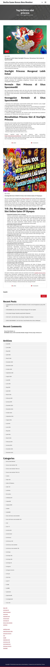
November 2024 (9, 409)
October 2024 (9, 412)
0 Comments (35, 142)
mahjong (5, 625)
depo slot (8, 479)
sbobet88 (8, 512)
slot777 (8, 581)
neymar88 (8, 501)
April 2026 (8, 354)
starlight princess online (39, 272)
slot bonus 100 (9, 541)
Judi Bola (8, 490)
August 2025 (9, 376)
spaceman (8, 591)
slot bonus (8, 537)
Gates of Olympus (10, 483)
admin (14, 142)
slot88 (7, 584)
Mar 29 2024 (7, 193)
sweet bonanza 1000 (7, 631)
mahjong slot (9, 497)
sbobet (7, 508)
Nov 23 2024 (7, 56)
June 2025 (8, 383)
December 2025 (9, 362)
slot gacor (8, 566)
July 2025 (8, 380)
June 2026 (8, 347)
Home (18, 15)
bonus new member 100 (11, 465)
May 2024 (8, 430)
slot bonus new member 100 (12, 548)
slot (4, 635)
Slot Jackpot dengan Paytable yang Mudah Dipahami (18, 313)
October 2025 (9, 369)
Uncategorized (9, 599)
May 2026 (8, 351)
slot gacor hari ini (10, 570)
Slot (7, 51)
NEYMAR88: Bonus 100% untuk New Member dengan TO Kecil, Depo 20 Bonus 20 (22, 332)
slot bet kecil (9, 533)
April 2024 (8, 434)
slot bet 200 (8, 530)
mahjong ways (6, 629)
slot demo (5, 614)
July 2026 (8, 343)
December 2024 (9, 405)
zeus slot (8, 602)
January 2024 (9, 445)
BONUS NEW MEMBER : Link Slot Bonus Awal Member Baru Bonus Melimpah (23, 320)
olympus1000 (9, 505)
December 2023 (9, 449)
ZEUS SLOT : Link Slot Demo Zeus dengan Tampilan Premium (19, 317)
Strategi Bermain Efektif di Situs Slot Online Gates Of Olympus (23, 196)
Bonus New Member (8, 331)
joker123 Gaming (6, 612)
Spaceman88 (9, 595)
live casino (8, 494)
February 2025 (9, 398)
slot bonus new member (11, 544)
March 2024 (8, 438)
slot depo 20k (9, 559)
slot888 (8, 588)
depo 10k (5, 608)
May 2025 (8, 387)
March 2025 (8, 394)
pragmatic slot (6, 616)
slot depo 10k (9, 555)
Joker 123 (8, 486)
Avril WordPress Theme (39, 664)
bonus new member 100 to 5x (12, 472)
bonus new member (7, 622)
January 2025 (9, 401)
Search (5, 292)
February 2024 (9, 441)
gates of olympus (26, 198)
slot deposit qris (6, 644)
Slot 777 (8, 526)
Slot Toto (8, 577)
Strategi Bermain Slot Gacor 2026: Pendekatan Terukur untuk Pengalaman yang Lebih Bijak (25, 305)
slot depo (8, 552)
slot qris (8, 573)
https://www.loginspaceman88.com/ (13, 135)
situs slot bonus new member (13, 515)
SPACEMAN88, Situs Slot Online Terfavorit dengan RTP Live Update (21, 309)
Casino (7, 189)
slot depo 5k (9, 562)
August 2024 (9, 420)
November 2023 (9, 452)
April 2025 (8, 391)
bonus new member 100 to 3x (12, 468)
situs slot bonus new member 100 (13, 519)
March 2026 (8, 358)
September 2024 (9, 416)
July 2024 (8, 423)
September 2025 (9, 372)
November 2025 (9, 365)
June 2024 (8, 427)
